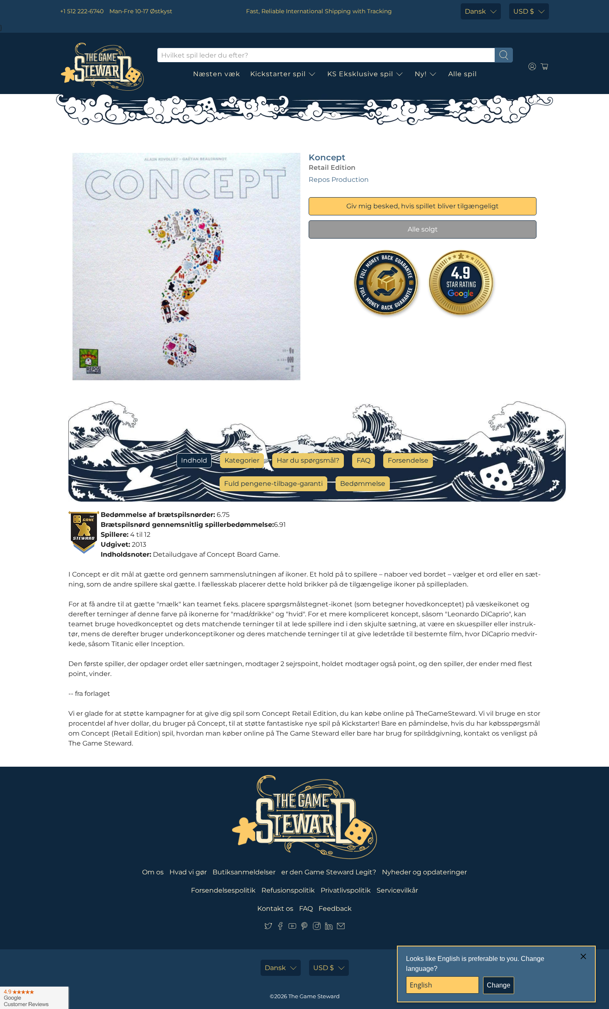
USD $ (523, 11)
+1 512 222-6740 (82, 11)
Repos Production (339, 179)
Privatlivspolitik (346, 890)
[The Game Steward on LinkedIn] (329, 928)
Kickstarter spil (278, 74)
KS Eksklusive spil (360, 74)
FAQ (363, 460)
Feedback (335, 908)
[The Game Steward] (102, 67)
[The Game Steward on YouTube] (292, 928)
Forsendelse (408, 460)
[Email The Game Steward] (341, 928)
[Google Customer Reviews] (34, 998)
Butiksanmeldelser (244, 872)
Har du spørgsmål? (308, 460)
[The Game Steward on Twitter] (268, 928)
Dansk (475, 11)
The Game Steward (314, 996)
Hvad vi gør (188, 872)
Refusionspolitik (288, 890)
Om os (153, 872)
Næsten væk (216, 74)
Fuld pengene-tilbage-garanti (273, 484)
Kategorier (242, 460)
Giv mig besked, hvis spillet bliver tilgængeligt (422, 206)
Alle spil (462, 74)
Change (498, 985)
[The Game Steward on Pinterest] (304, 928)
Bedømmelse (362, 484)
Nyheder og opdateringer (424, 872)
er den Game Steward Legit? (328, 872)
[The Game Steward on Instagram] (317, 928)
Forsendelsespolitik (223, 890)
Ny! (421, 74)
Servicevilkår (397, 890)
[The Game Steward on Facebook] (280, 928)
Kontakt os (275, 908)
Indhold (194, 460)
